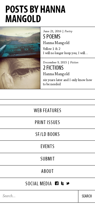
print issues (47, 122)
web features (47, 111)
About (47, 171)
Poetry (68, 31)
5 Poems (51, 37)
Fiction (74, 62)
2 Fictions (53, 68)
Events (48, 146)
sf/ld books (47, 134)
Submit (47, 159)
